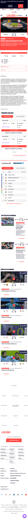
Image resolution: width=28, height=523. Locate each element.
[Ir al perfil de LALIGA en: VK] (22, 495)
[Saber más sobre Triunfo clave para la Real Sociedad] (7, 229)
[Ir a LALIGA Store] (14, 12)
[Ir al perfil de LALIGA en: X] (10, 495)
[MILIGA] (26, 15)
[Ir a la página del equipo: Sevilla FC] (6, 183)
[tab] (7, 116)
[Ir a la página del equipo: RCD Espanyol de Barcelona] (6, 178)
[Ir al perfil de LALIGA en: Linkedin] (14, 495)
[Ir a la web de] (18, 163)
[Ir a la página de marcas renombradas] (13, 502)
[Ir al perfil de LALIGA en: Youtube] (26, 495)
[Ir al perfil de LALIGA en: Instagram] (6, 495)
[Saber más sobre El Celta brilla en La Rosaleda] (7, 253)
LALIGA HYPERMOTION (20, 116)
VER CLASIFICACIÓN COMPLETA (13, 203)
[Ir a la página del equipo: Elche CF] (6, 198)
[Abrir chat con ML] (25, 516)
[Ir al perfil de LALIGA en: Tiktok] (18, 495)
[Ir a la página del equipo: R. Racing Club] (6, 189)
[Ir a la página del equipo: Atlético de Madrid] (6, 181)
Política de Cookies (18, 509)
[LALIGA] (11, 15)
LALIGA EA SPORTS (7, 116)
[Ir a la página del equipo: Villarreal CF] (6, 192)
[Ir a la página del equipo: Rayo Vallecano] (6, 201)
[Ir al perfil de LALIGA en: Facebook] (2, 495)
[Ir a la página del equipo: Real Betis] (6, 186)
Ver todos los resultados (19, 155)
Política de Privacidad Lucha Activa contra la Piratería (14, 511)
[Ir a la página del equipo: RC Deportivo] (6, 195)
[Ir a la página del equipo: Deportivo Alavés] (6, 175)
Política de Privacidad (10, 509)
